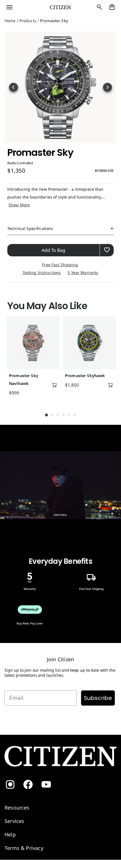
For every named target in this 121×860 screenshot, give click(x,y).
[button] (20, 7)
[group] (32, 358)
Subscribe (98, 698)
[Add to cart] (54, 385)
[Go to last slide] (13, 87)
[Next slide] (107, 87)
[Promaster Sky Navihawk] (33, 343)
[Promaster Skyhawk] (89, 343)
